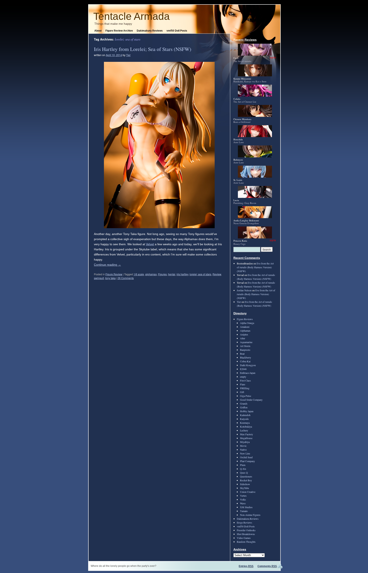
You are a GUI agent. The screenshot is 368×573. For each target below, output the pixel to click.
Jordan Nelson (244, 290)
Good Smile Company (251, 399)
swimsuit (99, 278)
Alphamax (245, 330)
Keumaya (245, 422)
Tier (128, 55)
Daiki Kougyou (248, 365)
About (98, 30)
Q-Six (243, 468)
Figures (162, 274)
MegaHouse (246, 438)
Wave (243, 503)
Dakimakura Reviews (150, 30)
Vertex (243, 495)
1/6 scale (139, 274)
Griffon (243, 407)
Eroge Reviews (244, 522)
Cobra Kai (245, 361)
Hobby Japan (246, 411)
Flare (242, 384)
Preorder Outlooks (246, 530)
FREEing (244, 388)
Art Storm (245, 346)
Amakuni (244, 326)
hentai (171, 274)
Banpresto (245, 349)
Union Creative (247, 491)
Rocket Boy (246, 480)
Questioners (246, 476)
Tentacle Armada (131, 16)
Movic (243, 445)
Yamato (244, 511)
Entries (246, 566)
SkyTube (244, 488)
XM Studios (246, 507)
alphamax (151, 274)
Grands (243, 403)
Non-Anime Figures (250, 514)
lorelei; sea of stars (200, 274)
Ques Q (244, 472)
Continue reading (107, 264)
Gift (242, 392)
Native (243, 449)
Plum (242, 465)
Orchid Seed (246, 457)
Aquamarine (246, 342)
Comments (267, 566)
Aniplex (244, 334)
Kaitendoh (245, 415)
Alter (242, 338)
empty (243, 376)
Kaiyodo (244, 419)
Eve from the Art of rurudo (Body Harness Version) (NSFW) (255, 267)
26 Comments (126, 278)
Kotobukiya (246, 426)
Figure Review (113, 274)
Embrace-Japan (247, 372)
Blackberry (245, 357)
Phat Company (247, 461)
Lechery (244, 430)
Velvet (150, 244)
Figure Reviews (245, 319)
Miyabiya (245, 442)
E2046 (243, 369)
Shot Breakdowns (246, 534)
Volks (243, 499)
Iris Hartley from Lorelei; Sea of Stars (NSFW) (142, 49)
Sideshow (245, 484)
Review (217, 274)
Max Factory (246, 434)
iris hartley (182, 274)
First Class (245, 380)
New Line (245, 453)
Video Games (244, 538)
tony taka (110, 278)
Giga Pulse (245, 395)
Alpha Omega (247, 323)
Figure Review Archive (119, 30)
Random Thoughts (246, 541)
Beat (242, 353)
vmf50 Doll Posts (177, 30)
